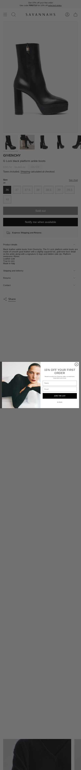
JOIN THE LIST (60, 396)
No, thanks (59, 402)
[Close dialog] (76, 364)
